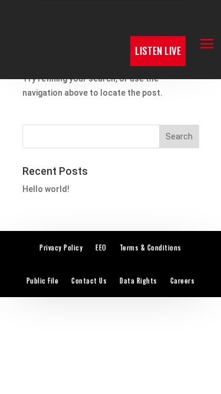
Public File (43, 280)
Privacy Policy (61, 247)
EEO (101, 247)
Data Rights (138, 280)
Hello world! (46, 189)
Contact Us (89, 280)
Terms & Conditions (151, 247)
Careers (182, 280)
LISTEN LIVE (158, 50)
